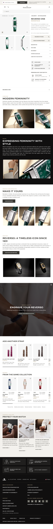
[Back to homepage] (27, 7)
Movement (33, 50)
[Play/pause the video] (51, 285)
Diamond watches (28, 406)
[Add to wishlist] (15, 345)
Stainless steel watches (19, 406)
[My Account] (49, 7)
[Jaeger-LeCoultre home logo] (4, 479)
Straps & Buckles (35, 53)
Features (33, 47)
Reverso (43, 406)
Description (34, 44)
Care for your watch (36, 56)
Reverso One (10, 406)
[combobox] (26, 11)
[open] (4, 11)
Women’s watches (37, 406)
